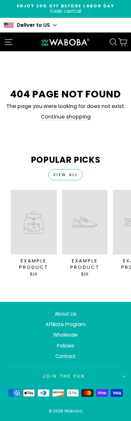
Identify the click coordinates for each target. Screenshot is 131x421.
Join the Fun (64, 376)
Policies (65, 345)
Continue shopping (66, 116)
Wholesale (65, 335)
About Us (65, 313)
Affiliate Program (65, 324)
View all (65, 174)
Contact (65, 356)
